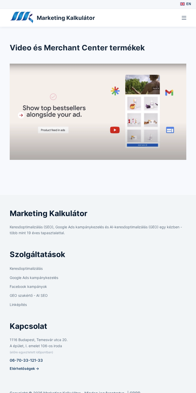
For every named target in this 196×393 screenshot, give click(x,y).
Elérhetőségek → (24, 368)
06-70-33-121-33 (26, 360)
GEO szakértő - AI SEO (29, 295)
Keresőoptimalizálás (26, 268)
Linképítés (18, 304)
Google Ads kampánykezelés (34, 277)
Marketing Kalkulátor (66, 18)
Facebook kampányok (28, 286)
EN (188, 4)
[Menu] (184, 18)
